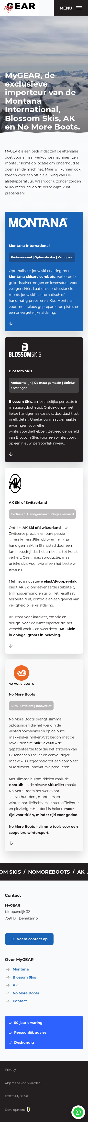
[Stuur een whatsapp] (78, 1112)
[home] (19, 8)
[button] (71, 8)
